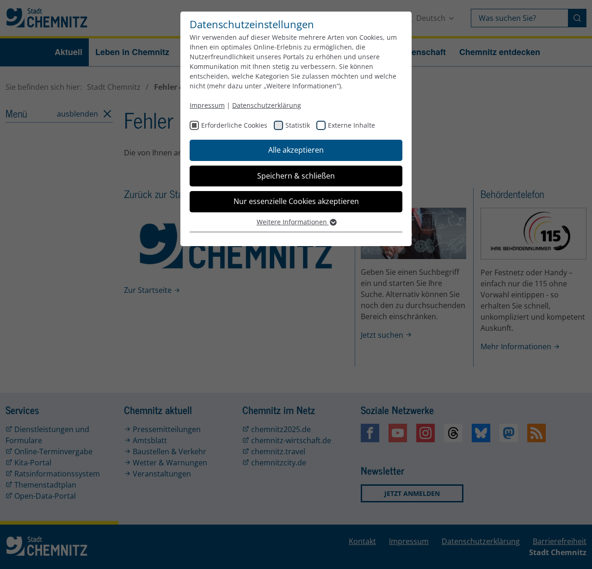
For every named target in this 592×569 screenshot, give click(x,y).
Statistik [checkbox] (297, 125)
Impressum (207, 105)
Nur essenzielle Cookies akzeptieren (296, 201)
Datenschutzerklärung (266, 105)
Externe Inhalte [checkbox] (351, 125)
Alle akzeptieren (296, 150)
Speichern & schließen (296, 176)
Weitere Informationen (293, 221)
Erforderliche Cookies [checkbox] (234, 125)
